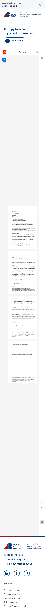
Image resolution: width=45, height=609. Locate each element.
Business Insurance (12, 590)
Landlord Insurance (12, 598)
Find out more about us (19, 563)
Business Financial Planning (16, 606)
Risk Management (12, 602)
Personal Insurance (12, 594)
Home (10, 22)
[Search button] (40, 4)
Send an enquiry (16, 559)
